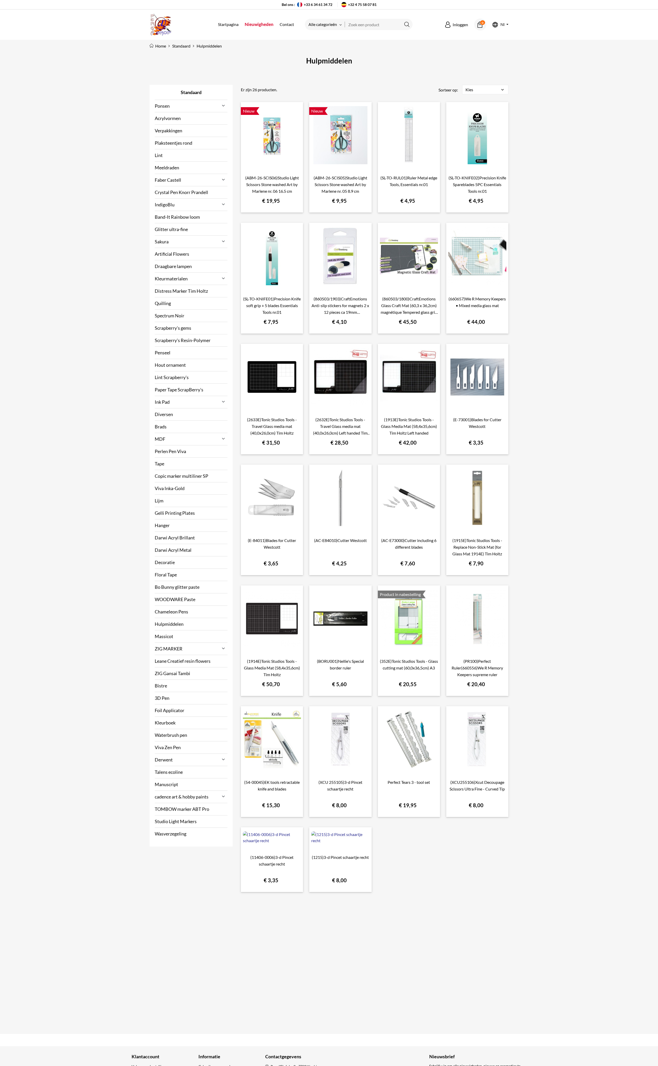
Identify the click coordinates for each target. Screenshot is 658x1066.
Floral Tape (166, 574)
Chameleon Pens (171, 611)
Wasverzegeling (170, 834)
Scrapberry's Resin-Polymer (183, 340)
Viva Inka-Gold (170, 488)
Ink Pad (162, 402)
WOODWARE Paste (175, 599)
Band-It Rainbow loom (177, 217)
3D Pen (162, 698)
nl (502, 24)
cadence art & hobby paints (181, 797)
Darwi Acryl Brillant (175, 537)
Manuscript (166, 784)
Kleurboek (165, 722)
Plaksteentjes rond (173, 143)
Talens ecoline (169, 772)
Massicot (164, 636)
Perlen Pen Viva (170, 451)
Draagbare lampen (173, 266)
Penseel (162, 352)
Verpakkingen (168, 130)
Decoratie (165, 562)
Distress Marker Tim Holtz (181, 291)
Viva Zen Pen (168, 747)
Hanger (162, 525)
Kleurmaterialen (171, 278)
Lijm (159, 500)
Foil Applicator (169, 710)
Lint (159, 155)
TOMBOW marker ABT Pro (182, 809)
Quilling (163, 303)
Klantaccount (145, 1056)
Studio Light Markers (176, 821)
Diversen (164, 414)
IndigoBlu (165, 204)
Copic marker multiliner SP (181, 476)
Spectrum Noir (169, 315)
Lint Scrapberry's (172, 377)
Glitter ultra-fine (171, 229)
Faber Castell (168, 180)
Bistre (161, 685)
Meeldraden (167, 167)
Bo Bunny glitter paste (177, 587)
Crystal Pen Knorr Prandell (181, 192)
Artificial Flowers (172, 254)
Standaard (191, 92)
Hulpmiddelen (169, 624)
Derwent (164, 759)
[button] (456, 24)
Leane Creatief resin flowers (183, 661)
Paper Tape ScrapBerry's (179, 389)
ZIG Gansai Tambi (172, 673)
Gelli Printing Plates (175, 513)
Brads (161, 426)
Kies (485, 89)
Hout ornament (170, 365)
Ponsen (162, 106)
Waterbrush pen (171, 735)
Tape (159, 463)
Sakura (162, 241)
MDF (160, 439)
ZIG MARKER (168, 648)
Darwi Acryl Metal (173, 550)
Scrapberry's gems (173, 328)
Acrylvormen (168, 118)
